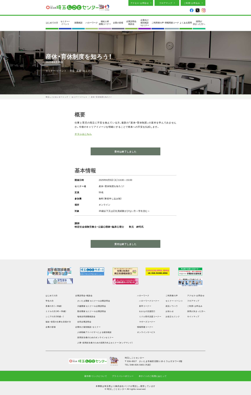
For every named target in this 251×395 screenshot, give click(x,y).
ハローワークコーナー (148, 300)
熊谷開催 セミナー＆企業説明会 (90, 311)
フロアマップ (165, 2)
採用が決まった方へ (199, 22)
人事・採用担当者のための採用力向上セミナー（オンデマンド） (104, 342)
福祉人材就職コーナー (105, 22)
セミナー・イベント (65, 22)
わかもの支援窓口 (146, 311)
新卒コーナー (144, 306)
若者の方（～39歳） (54, 306)
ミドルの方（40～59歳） (56, 311)
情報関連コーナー (145, 326)
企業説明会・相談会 (84, 295)
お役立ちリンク (173, 316)
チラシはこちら (83, 134)
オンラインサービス (146, 332)
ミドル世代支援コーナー (149, 316)
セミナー (88, 70)
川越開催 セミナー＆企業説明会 (90, 306)
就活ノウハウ (172, 306)
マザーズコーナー (146, 321)
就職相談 (78, 22)
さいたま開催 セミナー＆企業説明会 (92, 300)
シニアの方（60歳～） (55, 316)
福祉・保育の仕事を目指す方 (58, 321)
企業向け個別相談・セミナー (144, 23)
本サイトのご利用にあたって (153, 375)
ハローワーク (92, 22)
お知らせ (170, 311)
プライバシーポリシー (123, 375)
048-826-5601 (137, 364)
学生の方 (50, 300)
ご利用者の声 (158, 22)
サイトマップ (193, 316)
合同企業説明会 (83, 321)
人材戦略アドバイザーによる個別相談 (93, 332)
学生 (72, 70)
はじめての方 (52, 22)
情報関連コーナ (172, 22)
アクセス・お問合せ (139, 2)
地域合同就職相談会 (85, 316)
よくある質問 (186, 22)
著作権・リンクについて (95, 375)
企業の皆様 (118, 22)
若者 (78, 70)
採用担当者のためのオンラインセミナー (94, 337)
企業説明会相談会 (131, 22)
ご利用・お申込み (192, 2)
